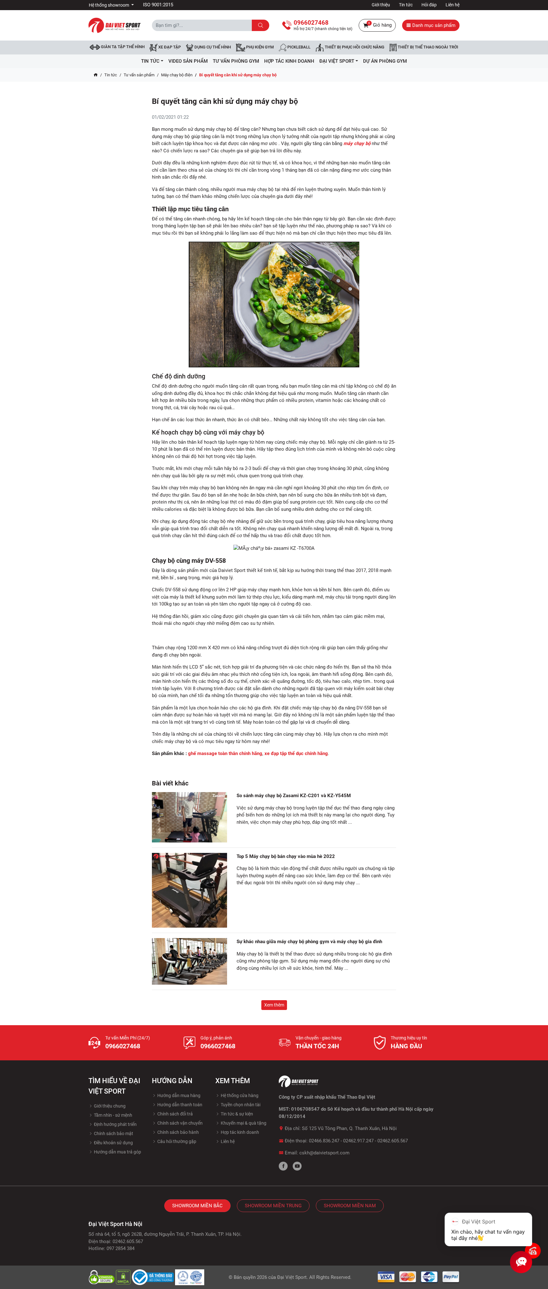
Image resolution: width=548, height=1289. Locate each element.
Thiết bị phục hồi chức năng (354, 47)
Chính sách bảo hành (177, 1132)
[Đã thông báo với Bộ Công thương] (153, 1277)
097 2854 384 (120, 1248)
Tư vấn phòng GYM (236, 61)
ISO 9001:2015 (158, 5)
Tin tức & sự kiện (236, 1113)
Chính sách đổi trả (174, 1113)
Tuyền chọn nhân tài (240, 1104)
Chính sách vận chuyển (179, 1123)
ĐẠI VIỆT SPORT (336, 61)
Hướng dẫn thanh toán (179, 1104)
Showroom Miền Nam (350, 1206)
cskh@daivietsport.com (324, 1153)
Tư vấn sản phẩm (139, 75)
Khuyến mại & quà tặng (243, 1123)
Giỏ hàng (380, 24)
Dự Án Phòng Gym (385, 61)
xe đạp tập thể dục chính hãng (296, 753)
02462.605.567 (392, 1141)
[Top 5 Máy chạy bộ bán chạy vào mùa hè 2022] (189, 890)
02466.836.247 (324, 1141)
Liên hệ (453, 4)
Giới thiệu (381, 4)
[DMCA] (124, 1277)
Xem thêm (274, 1004)
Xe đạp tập (169, 47)
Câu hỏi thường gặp (176, 1141)
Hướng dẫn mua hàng (178, 1095)
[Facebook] (283, 1166)
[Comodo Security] (102, 1277)
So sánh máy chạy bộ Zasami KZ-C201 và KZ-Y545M (294, 795)
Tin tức (406, 4)
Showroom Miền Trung (273, 1206)
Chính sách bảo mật (113, 1133)
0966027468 (122, 1046)
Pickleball (298, 47)
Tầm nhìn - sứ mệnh (112, 1115)
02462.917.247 (358, 1141)
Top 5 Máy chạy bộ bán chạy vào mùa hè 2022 (286, 856)
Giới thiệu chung (109, 1105)
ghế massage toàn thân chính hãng (225, 753)
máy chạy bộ (356, 143)
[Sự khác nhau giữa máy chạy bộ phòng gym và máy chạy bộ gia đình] (189, 961)
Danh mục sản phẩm (433, 25)
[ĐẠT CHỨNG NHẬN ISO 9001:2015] (190, 1277)
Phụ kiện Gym (259, 47)
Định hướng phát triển (115, 1124)
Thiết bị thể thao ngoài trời (427, 47)
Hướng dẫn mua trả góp (117, 1151)
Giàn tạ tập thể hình (122, 46)
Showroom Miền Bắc (197, 1206)
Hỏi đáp (429, 4)
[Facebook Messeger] (533, 1251)
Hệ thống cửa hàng (239, 1095)
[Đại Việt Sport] (114, 25)
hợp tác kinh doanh (289, 61)
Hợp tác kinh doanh (239, 1132)
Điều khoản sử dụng (113, 1142)
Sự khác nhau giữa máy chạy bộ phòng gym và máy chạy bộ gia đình (309, 941)
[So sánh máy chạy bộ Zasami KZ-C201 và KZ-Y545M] (189, 817)
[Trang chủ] (96, 75)
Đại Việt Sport (292, 1277)
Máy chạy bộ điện (176, 75)
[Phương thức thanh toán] (419, 1277)
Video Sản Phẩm (188, 61)
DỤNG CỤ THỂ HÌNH (212, 47)
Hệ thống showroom (109, 5)
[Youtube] (297, 1166)
